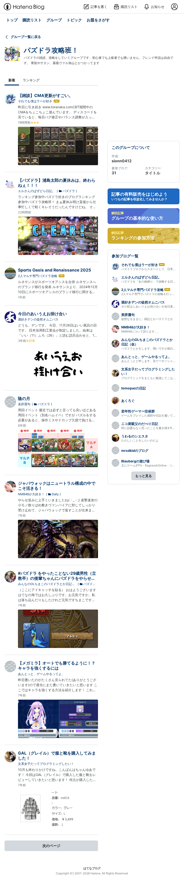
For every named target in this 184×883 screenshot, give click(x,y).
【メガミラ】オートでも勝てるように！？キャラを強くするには (56, 666)
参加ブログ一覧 (125, 256)
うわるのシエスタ (134, 436)
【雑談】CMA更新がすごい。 (45, 95)
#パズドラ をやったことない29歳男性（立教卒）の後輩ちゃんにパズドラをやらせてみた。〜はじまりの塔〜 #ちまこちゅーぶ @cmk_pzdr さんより (57, 581)
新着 (11, 80)
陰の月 (24, 398)
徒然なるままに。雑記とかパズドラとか (147, 319)
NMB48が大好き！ (31, 494)
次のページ (51, 845)
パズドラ (69, 191)
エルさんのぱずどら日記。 (36, 191)
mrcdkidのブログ (134, 450)
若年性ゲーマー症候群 (138, 411)
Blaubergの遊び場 (135, 461)
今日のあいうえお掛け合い (42, 313)
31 (114, 172)
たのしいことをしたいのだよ (140, 440)
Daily (55, 494)
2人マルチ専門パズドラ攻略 (37, 276)
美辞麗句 (24, 404)
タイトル (152, 172)
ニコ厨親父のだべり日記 (139, 424)
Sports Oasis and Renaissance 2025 (54, 270)
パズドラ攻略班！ (51, 50)
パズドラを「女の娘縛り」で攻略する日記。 (150, 281)
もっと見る (143, 476)
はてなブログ (92, 868)
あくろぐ (128, 401)
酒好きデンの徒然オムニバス (38, 319)
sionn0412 (122, 160)
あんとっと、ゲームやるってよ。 (41, 674)
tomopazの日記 (133, 388)
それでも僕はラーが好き (35, 101)
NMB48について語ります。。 (140, 331)
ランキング (31, 80)
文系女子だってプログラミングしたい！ (46, 764)
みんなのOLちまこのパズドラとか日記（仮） (45, 584)
